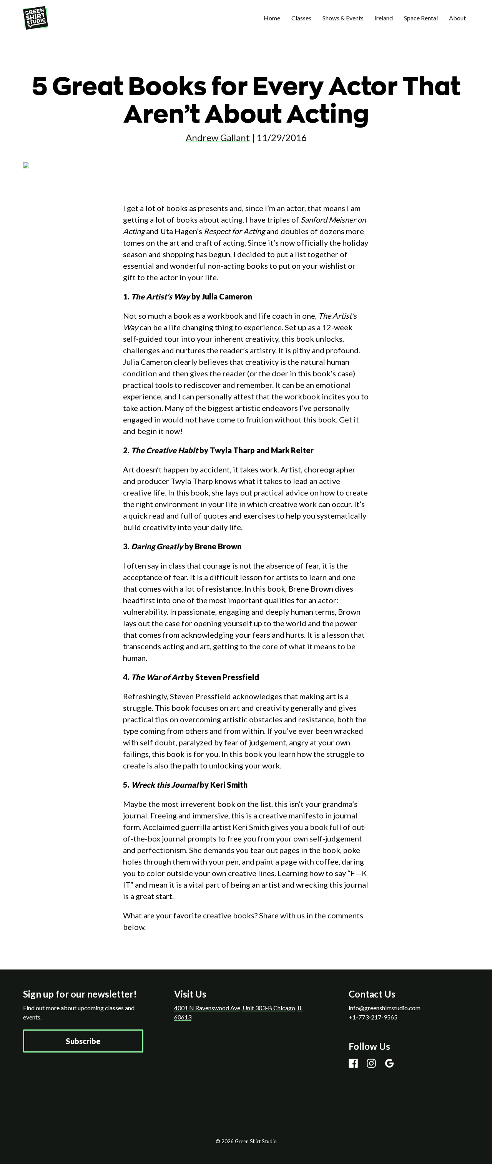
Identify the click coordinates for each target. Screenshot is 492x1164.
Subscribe (83, 1041)
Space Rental (421, 18)
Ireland (383, 18)
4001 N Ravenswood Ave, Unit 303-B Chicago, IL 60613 (238, 1012)
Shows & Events (343, 18)
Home (272, 18)
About (457, 18)
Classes (301, 18)
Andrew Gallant (218, 137)
